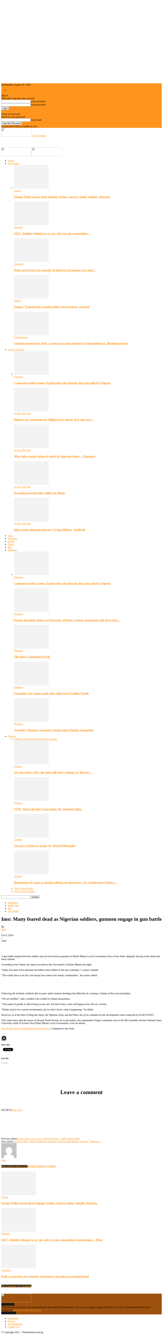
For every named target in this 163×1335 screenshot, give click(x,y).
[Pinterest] (29, 946)
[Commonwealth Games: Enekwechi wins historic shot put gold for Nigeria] (31, 374)
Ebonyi (11, 541)
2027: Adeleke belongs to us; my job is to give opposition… (52, 233)
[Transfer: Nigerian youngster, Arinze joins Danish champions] (31, 721)
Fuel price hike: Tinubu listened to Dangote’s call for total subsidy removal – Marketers (56, 1141)
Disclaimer (13, 1318)
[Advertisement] (38, 142)
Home (11, 160)
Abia (10, 535)
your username (38, 101)
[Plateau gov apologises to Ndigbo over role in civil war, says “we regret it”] (31, 410)
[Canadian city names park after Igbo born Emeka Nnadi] (31, 684)
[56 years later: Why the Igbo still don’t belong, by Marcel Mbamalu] (31, 763)
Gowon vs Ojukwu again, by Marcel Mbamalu (44, 845)
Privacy (11, 1321)
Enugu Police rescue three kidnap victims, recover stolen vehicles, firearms (62, 196)
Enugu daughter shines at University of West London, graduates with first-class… (67, 620)
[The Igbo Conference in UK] (31, 647)
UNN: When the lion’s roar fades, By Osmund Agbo (48, 809)
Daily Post (17, 1110)
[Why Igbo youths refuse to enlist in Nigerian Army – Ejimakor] (31, 447)
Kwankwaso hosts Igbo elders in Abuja (39, 493)
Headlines (13, 902)
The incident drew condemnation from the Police (25, 1028)
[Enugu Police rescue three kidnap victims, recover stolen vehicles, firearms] (31, 187)
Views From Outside (46, 739)
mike (3, 929)
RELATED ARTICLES (14, 1166)
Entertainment (21, 337)
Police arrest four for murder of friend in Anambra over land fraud (45, 1276)
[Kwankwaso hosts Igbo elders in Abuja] (31, 484)
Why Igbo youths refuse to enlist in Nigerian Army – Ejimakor (55, 456)
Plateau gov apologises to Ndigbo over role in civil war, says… (54, 419)
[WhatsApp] (41, 946)
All (15, 739)
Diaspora (18, 376)
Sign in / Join (14, 90)
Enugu (17, 190)
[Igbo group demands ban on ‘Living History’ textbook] (31, 520)
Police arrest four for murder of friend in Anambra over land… (55, 270)
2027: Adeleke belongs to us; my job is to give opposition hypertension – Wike (52, 1240)
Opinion (12, 736)
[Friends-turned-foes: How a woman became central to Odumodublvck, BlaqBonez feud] (31, 334)
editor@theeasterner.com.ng (27, 1310)
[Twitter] (18, 946)
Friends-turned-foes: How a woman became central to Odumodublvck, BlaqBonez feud (71, 343)
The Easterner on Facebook (16, 1286)
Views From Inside (26, 739)
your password (38, 104)
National (18, 227)
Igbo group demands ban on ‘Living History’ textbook (49, 529)
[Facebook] (6, 946)
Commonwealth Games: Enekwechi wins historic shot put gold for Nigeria (62, 383)
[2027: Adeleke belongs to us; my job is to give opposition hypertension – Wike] (31, 224)
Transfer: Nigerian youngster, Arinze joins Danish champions (54, 730)
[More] (52, 945)
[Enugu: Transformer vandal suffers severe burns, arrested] (31, 297)
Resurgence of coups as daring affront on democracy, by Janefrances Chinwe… (65, 882)
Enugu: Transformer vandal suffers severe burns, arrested (51, 306)
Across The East (16, 349)
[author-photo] (9, 1157)
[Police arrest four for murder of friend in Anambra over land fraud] (31, 261)
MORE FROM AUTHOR (42, 1166)
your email (36, 119)
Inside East (13, 905)
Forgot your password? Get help (17, 111)
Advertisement (15, 1324)
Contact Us (13, 1326)
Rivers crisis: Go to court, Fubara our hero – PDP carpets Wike (48, 1138)
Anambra (18, 264)
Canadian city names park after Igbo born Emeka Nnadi (51, 693)
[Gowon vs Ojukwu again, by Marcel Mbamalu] (31, 836)
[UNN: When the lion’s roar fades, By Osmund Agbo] (31, 800)
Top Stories (13, 163)
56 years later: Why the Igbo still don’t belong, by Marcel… (53, 772)
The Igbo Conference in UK (32, 656)
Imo (10, 547)
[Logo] (16, 155)
